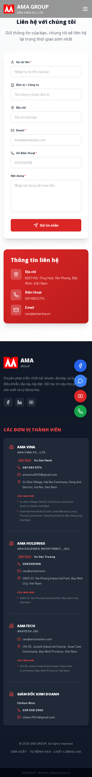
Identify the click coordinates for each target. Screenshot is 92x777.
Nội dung (18, 176)
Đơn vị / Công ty (27, 85)
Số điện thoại (26, 153)
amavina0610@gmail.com (40, 474)
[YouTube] (80, 396)
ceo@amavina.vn (37, 313)
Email (21, 130)
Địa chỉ (21, 107)
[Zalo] (80, 381)
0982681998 (32, 564)
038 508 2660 (33, 710)
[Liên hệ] (80, 411)
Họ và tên (23, 62)
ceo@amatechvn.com (37, 639)
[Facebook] (80, 366)
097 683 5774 (35, 298)
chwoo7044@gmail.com (39, 717)
